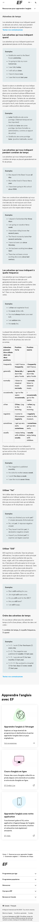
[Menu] (35, 8)
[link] (16, 8)
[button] (3, 2)
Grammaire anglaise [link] (11, 856)
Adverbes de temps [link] (26, 856)
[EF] (19, 2)
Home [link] (4, 854)
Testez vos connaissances (12, 30)
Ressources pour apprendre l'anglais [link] (21, 854)
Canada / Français (10, 906)
